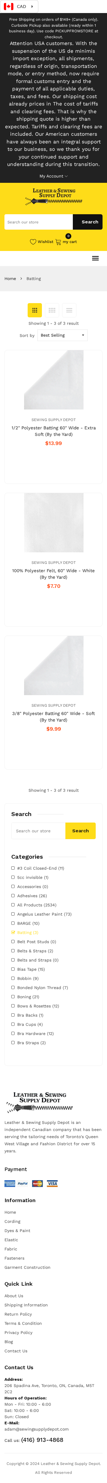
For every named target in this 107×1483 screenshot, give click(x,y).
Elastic (11, 1239)
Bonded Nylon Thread (42, 987)
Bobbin (28, 978)
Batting (27, 932)
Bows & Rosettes (38, 1006)
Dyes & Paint (17, 1230)
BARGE (28, 923)
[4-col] (52, 310)
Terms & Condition (23, 1323)
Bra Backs (30, 1015)
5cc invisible (32, 877)
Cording (12, 1221)
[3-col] (35, 310)
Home (10, 278)
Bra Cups (30, 1024)
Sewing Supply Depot (54, 419)
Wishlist (46, 241)
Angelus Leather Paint (44, 914)
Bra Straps (31, 1042)
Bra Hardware (35, 1033)
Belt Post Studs (36, 941)
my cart (70, 241)
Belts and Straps (38, 960)
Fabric (10, 1249)
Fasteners (14, 1258)
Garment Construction (27, 1267)
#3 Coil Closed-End (40, 868)
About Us (13, 1295)
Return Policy (18, 1314)
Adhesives (32, 895)
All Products (36, 905)
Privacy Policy (18, 1332)
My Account (51, 176)
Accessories (32, 886)
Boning (28, 996)
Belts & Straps (35, 950)
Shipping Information (26, 1305)
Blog (8, 1341)
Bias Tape (31, 969)
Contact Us (15, 1350)
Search (80, 831)
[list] (69, 310)
